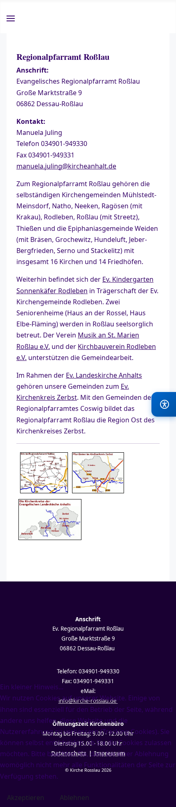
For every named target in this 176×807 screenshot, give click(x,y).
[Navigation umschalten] (10, 19)
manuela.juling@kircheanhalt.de (66, 166)
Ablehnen (74, 797)
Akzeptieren (25, 797)
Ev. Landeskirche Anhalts (104, 375)
